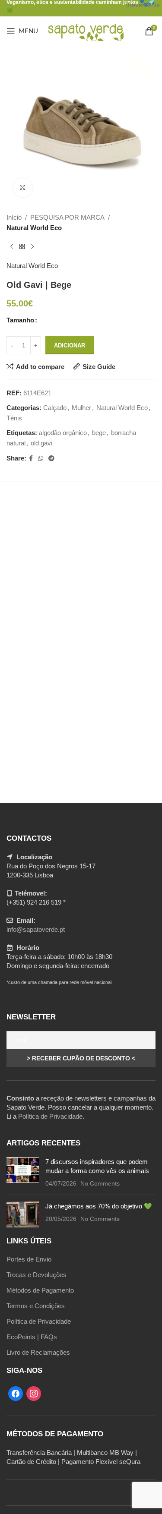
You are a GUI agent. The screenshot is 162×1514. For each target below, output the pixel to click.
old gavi (41, 443)
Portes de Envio (28, 1259)
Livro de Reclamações (38, 1352)
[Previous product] (11, 247)
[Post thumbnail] (22, 1172)
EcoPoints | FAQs (31, 1337)
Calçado (55, 407)
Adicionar (69, 345)
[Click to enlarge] (22, 187)
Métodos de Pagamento (40, 1290)
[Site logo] (85, 30)
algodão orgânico (63, 432)
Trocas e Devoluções (36, 1274)
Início (14, 217)
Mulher (81, 407)
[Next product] (32, 247)
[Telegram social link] (51, 458)
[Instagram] (33, 1393)
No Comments (100, 1183)
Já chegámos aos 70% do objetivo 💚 (98, 1206)
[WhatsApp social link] (40, 458)
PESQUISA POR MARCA (67, 217)
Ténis (14, 418)
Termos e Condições (35, 1305)
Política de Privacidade (50, 1116)
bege (99, 432)
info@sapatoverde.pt (35, 929)
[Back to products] (22, 247)
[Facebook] (15, 1393)
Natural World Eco (34, 227)
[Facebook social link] (30, 458)
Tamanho (20, 320)
